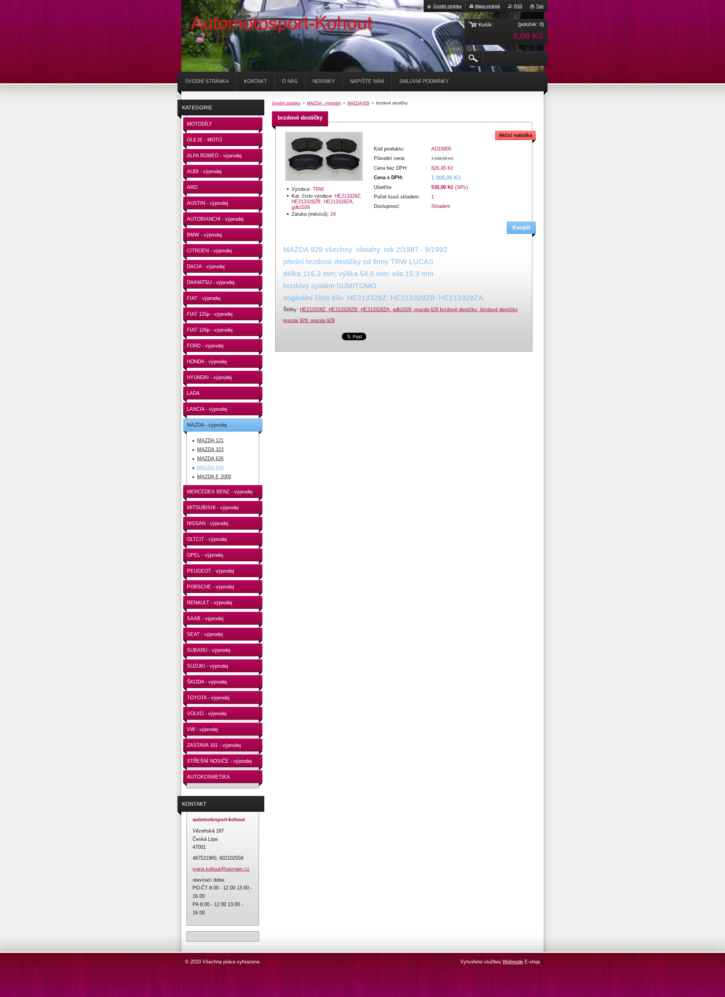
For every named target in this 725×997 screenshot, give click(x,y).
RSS (518, 6)
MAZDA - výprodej (324, 103)
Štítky (289, 309)
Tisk (540, 6)
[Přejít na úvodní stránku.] (200, 22)
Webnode (513, 962)
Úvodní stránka (286, 103)
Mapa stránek (487, 6)
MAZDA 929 (358, 103)
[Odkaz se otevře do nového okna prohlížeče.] (324, 181)
